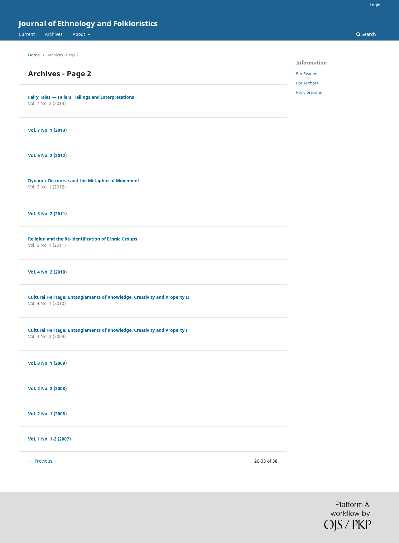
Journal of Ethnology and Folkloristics (88, 23)
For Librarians (309, 92)
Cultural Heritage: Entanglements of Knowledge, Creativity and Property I (107, 330)
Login (375, 4)
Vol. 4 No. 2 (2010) (47, 272)
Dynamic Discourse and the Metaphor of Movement (83, 180)
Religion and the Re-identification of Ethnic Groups (82, 239)
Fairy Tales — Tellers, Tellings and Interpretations (81, 97)
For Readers (307, 73)
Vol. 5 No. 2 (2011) (47, 214)
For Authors (307, 83)
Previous (43, 461)
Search (368, 34)
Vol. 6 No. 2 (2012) (47, 155)
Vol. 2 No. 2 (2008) (47, 388)
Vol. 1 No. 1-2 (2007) (49, 439)
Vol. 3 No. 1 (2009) (47, 363)
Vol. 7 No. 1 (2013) (47, 130)
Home (34, 55)
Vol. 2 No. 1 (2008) (47, 414)
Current (27, 34)
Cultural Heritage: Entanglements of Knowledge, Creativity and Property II (108, 297)
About (79, 34)
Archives (54, 34)
